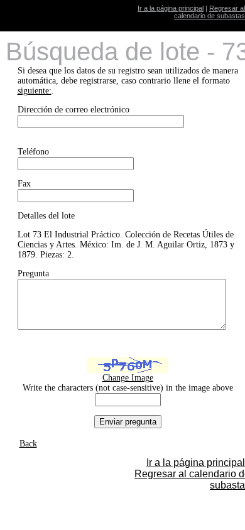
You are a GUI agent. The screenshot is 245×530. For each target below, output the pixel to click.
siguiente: (35, 90)
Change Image (127, 377)
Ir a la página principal (171, 8)
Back (28, 443)
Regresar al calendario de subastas (209, 11)
